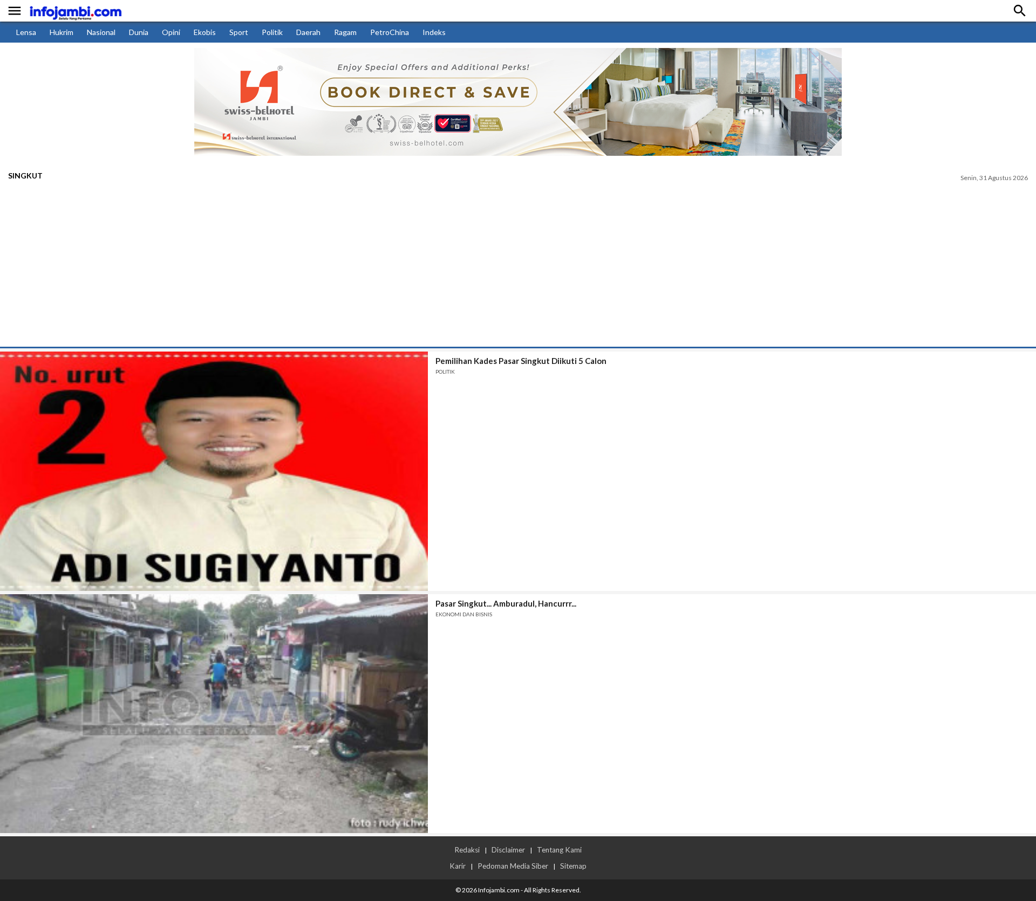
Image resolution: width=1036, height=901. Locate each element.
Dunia (138, 32)
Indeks (434, 32)
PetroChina (389, 32)
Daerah (308, 32)
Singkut (25, 175)
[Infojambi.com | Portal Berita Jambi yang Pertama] (75, 11)
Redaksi (467, 849)
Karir (457, 866)
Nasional (101, 32)
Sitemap (573, 866)
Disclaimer (508, 849)
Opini (171, 32)
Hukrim (61, 32)
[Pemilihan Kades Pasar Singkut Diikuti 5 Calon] (214, 471)
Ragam (345, 32)
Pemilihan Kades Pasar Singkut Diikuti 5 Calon (520, 361)
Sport (238, 32)
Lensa (26, 32)
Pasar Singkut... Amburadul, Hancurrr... (505, 603)
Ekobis (205, 32)
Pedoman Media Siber (513, 866)
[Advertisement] (518, 265)
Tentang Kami (559, 849)
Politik (272, 32)
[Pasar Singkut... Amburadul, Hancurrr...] (214, 714)
